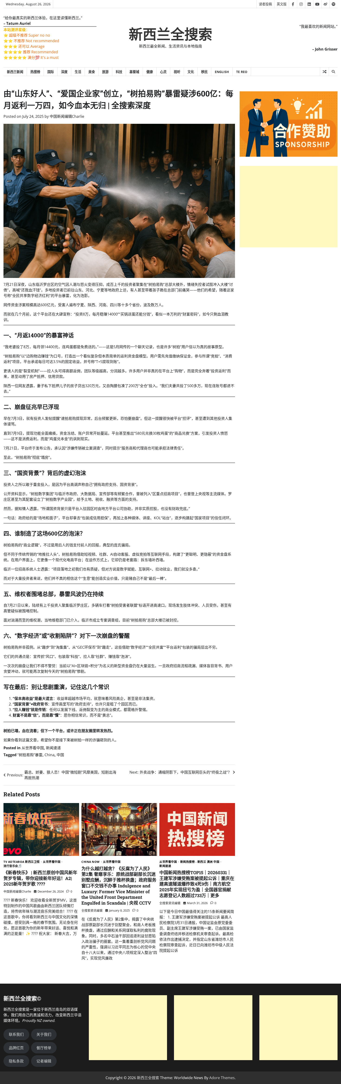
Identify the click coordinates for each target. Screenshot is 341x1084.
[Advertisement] (289, 206)
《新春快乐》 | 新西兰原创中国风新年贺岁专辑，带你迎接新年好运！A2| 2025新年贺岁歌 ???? (40, 878)
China (50, 754)
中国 (60, 754)
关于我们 (43, 1034)
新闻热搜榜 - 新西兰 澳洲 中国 (199, 862)
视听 (177, 72)
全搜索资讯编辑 (92, 910)
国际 (50, 72)
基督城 (134, 72)
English (222, 72)
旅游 (105, 72)
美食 (91, 72)
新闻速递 (53, 747)
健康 (149, 72)
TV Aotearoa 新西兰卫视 (21, 862)
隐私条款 (16, 1061)
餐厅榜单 (43, 1047)
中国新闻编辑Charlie (67, 116)
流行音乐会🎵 (12, 866)
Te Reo (241, 72)
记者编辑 (43, 1061)
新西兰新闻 (15, 72)
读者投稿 (265, 4)
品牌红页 (16, 1047)
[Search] (333, 71)
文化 (190, 72)
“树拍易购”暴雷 (29, 754)
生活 (78, 72)
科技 (119, 72)
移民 (204, 72)
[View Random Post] (324, 71)
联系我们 (16, 1034)
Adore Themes (222, 1077)
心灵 (163, 72)
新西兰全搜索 (170, 35)
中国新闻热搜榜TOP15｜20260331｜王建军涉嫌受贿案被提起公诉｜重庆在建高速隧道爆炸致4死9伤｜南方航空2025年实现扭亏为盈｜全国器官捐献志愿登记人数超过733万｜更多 (196, 884)
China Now (90, 862)
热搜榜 (35, 72)
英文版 (281, 4)
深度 (64, 72)
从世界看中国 (33, 747)
